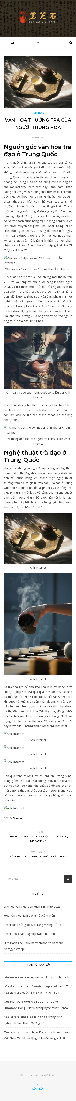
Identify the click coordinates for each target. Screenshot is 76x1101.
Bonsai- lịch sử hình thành (52, 977)
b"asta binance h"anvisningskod (30, 986)
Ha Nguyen (15, 818)
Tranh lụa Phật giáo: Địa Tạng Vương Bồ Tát (33, 925)
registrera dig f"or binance (26, 1017)
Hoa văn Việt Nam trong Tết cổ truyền (29, 915)
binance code (15, 977)
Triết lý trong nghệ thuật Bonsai (47, 1008)
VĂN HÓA (38, 113)
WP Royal (49, 1075)
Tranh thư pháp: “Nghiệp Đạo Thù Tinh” (30, 934)
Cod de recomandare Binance (28, 1032)
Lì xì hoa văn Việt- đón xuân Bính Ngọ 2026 (32, 906)
